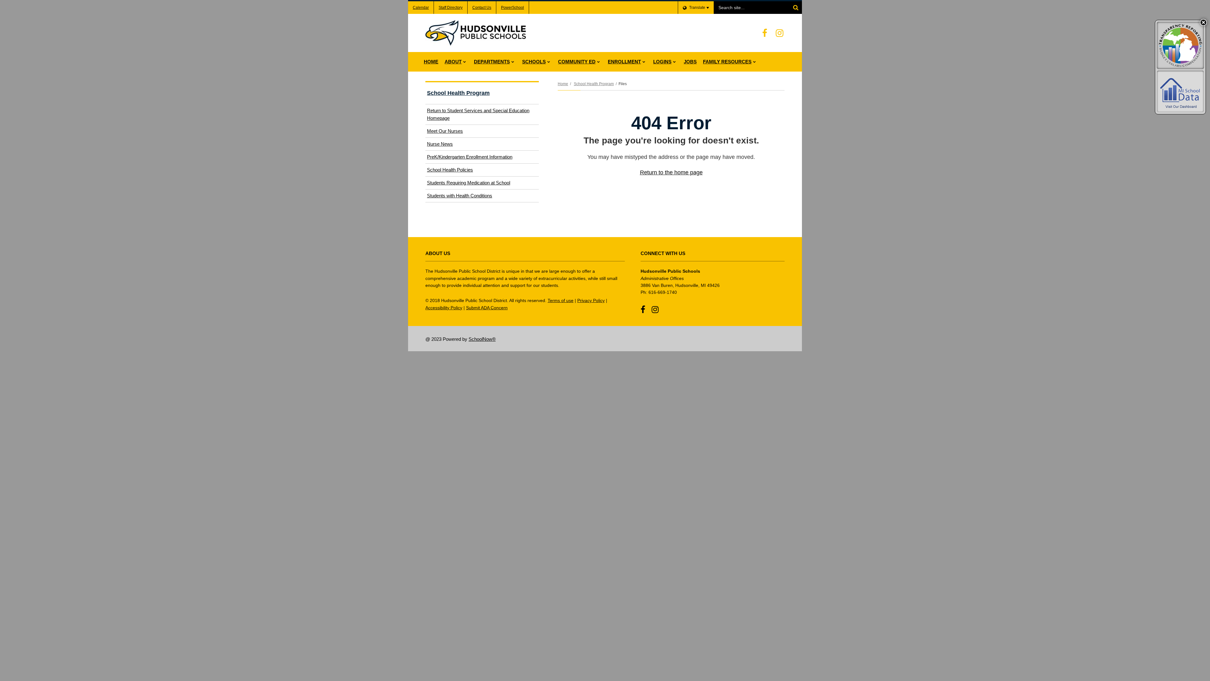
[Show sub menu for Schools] (548, 61)
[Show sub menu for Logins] (674, 61)
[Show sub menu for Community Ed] (598, 61)
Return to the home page (671, 172)
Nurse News (440, 144)
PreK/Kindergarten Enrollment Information (469, 157)
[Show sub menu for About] (464, 61)
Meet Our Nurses (445, 131)
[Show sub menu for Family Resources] (754, 61)
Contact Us (481, 7)
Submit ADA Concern (487, 307)
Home (563, 84)
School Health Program (594, 84)
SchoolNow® (482, 339)
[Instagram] (780, 33)
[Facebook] (765, 33)
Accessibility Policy (443, 307)
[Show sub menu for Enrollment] (643, 61)
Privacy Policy (591, 300)
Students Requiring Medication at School (468, 182)
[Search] (795, 7)
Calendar (421, 7)
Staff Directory (451, 7)
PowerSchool (512, 7)
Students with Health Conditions (459, 195)
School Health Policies (450, 169)
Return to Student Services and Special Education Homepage (478, 114)
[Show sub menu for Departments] (512, 61)
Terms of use (560, 300)
